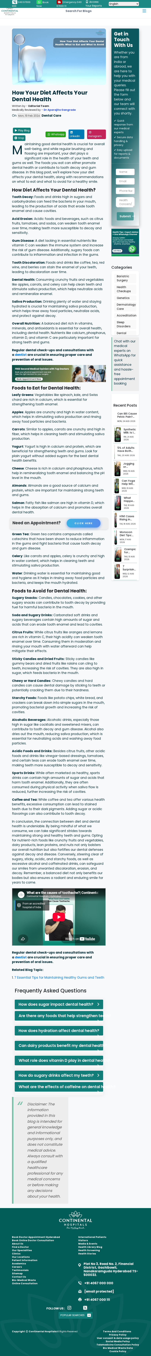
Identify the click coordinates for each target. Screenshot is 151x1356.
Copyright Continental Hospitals (34, 1331)
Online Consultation (25, 1283)
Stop (20, 138)
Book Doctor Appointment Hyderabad (36, 1237)
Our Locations (21, 1256)
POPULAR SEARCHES (72, 1315)
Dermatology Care (125, 307)
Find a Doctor (20, 1247)
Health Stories (87, 1253)
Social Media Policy (118, 1341)
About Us (17, 1243)
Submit (125, 216)
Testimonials (20, 1270)
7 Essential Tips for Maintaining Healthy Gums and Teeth (59, 977)
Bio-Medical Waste (24, 1280)
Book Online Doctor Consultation (33, 1240)
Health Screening (89, 1250)
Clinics (16, 1253)
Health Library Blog (90, 1247)
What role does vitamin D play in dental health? (61, 1060)
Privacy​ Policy (118, 1334)
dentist (21, 355)
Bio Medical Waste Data (118, 1348)
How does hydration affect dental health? (59, 1030)
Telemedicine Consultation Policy (117, 1344)
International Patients (92, 1237)
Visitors (83, 1240)
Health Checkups (124, 289)
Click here (83, 523)
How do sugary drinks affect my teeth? (56, 1075)
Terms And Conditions (117, 1331)
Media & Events (87, 1243)
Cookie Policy (117, 1351)
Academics (19, 1263)
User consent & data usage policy (118, 1338)
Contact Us (19, 1276)
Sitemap (17, 1273)
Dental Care (121, 335)
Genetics (123, 298)
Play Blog (23, 130)
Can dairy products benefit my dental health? (61, 1045)
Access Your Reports (93, 4)
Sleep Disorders (124, 324)
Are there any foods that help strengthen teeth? (61, 1015)
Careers (17, 1266)
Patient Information (24, 1260)
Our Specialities (22, 1250)
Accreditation (125, 315)
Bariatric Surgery (123, 278)
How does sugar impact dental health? (56, 1004)
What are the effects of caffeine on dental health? (61, 1086)
